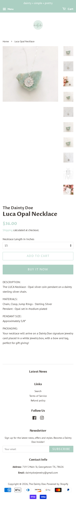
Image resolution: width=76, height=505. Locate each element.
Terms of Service (38, 395)
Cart (70, 9)
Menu (10, 9)
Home (6, 41)
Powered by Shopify (57, 484)
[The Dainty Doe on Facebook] (34, 418)
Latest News (38, 372)
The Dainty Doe (37, 484)
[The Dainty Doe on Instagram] (42, 418)
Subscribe (61, 449)
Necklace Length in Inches (18, 239)
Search (38, 391)
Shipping (8, 230)
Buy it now (38, 269)
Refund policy (38, 400)
